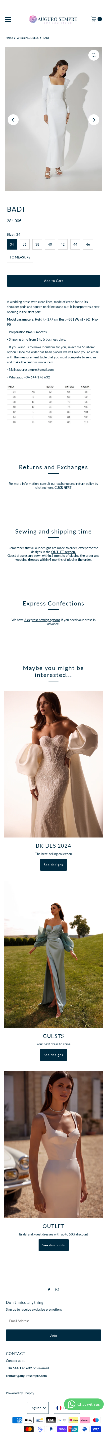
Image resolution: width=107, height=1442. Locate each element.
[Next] (93, 119)
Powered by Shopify (20, 1393)
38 (37, 244)
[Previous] (13, 119)
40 (50, 244)
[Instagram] (57, 1289)
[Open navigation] (8, 19)
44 (75, 244)
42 (63, 244)
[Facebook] (49, 1289)
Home (9, 37)
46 (88, 244)
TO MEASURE (20, 257)
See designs (53, 865)
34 (12, 244)
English (36, 1408)
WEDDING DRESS (28, 37)
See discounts (53, 1245)
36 (25, 244)
